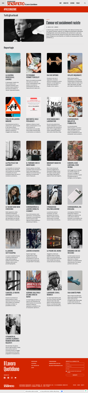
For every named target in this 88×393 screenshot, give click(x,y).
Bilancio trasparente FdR (56, 365)
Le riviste (33, 363)
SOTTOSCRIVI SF (35, 365)
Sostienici (72, 3)
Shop (60, 3)
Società (47, 19)
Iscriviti (75, 375)
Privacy (74, 385)
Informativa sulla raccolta (31, 391)
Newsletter (66, 3)
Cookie (78, 385)
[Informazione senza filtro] (9, 385)
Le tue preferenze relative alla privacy (49, 391)
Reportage (34, 361)
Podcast (78, 3)
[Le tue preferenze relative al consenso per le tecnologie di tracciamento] (86, 390)
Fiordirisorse (52, 361)
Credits (82, 385)
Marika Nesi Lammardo (53, 27)
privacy (68, 372)
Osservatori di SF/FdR (54, 363)
